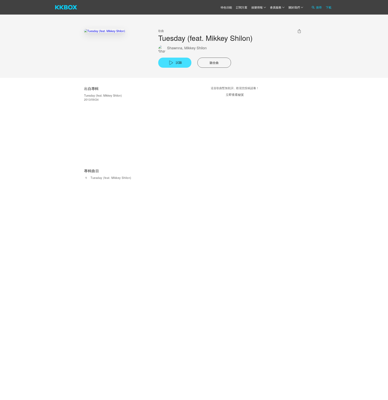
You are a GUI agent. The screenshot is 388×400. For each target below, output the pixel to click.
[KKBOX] (66, 7)
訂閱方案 (241, 7)
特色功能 (226, 7)
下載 (328, 7)
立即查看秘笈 (235, 94)
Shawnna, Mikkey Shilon (187, 47)
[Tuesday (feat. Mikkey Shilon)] (104, 31)
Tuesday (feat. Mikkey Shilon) (111, 178)
